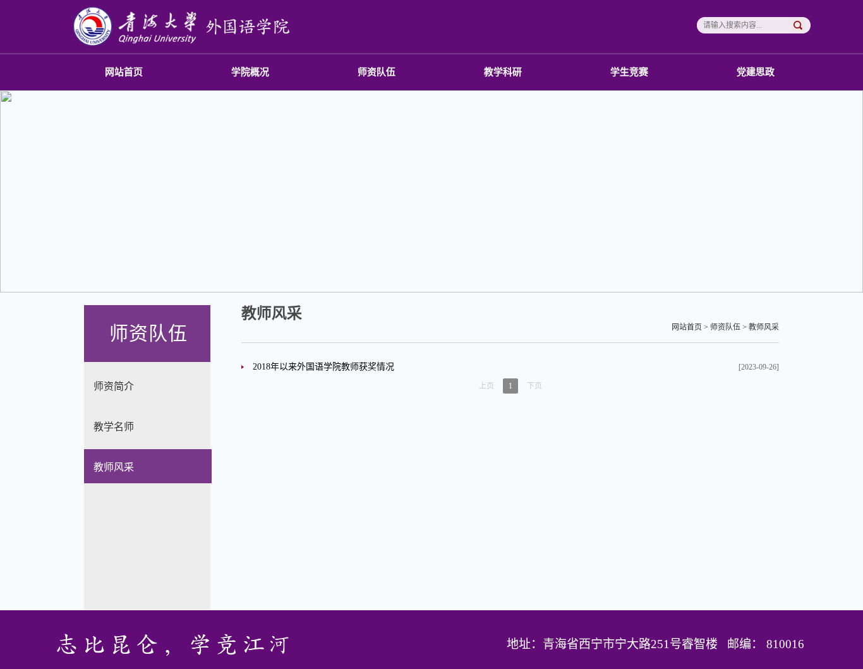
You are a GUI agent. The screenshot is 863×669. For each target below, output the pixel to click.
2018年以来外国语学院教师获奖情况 (323, 366)
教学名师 (114, 426)
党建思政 (756, 72)
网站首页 (124, 72)
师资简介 (114, 386)
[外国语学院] (186, 25)
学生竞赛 (629, 72)
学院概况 (250, 72)
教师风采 (114, 467)
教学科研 (503, 72)
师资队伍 (376, 72)
